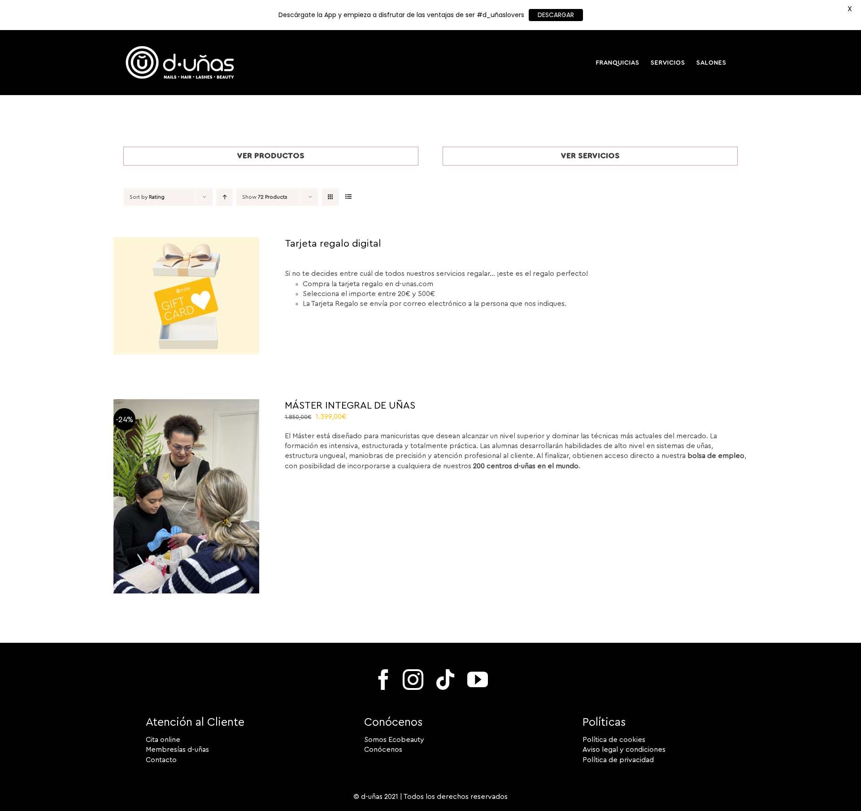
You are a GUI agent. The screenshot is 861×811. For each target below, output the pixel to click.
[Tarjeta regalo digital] (186, 242)
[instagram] (413, 679)
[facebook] (383, 679)
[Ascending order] (224, 197)
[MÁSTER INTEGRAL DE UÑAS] (186, 404)
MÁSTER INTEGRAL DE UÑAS (350, 405)
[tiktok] (445, 679)
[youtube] (477, 679)
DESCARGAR (556, 14)
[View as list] (348, 197)
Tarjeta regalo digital (333, 244)
